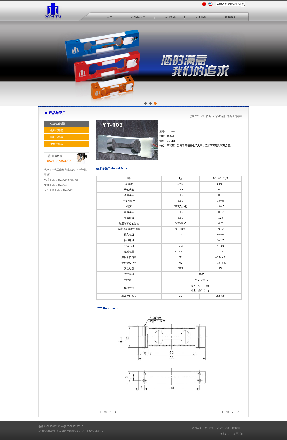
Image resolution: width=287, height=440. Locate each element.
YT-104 (235, 412)
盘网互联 (238, 433)
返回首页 (197, 428)
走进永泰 (200, 17)
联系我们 (230, 17)
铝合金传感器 (58, 123)
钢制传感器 (56, 130)
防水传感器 (56, 137)
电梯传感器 (56, 143)
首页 (109, 17)
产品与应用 (138, 17)
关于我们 (209, 428)
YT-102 (113, 412)
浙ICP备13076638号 (93, 431)
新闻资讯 (170, 17)
